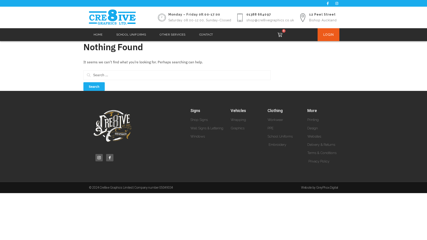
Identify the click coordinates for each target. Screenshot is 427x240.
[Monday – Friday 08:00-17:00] (162, 17)
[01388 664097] (240, 17)
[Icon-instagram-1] (99, 157)
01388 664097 (258, 14)
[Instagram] (336, 3)
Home (98, 34)
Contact (206, 34)
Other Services (172, 34)
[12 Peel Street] (302, 17)
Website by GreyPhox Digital (319, 187)
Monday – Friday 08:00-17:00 (194, 14)
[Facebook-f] (327, 3)
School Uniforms (131, 34)
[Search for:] (177, 75)
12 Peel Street (322, 14)
